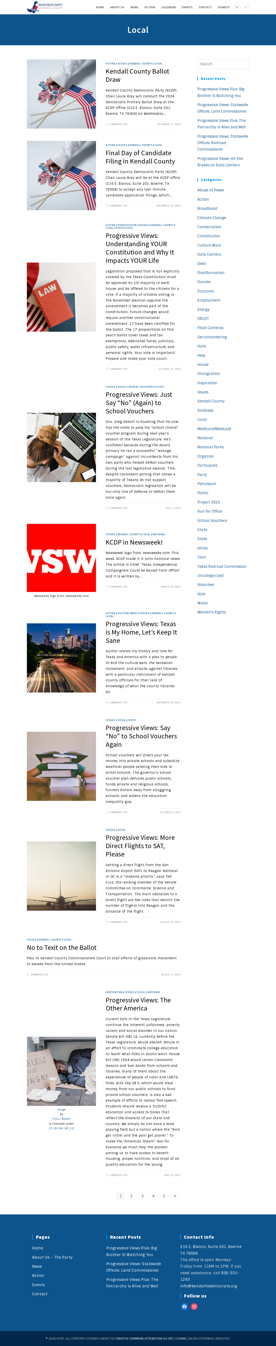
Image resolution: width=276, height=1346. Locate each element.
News (37, 1266)
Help (201, 355)
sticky (202, 548)
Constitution (127, 225)
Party (202, 474)
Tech (201, 557)
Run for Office (209, 511)
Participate (207, 465)
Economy (205, 291)
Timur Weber (61, 1119)
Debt (201, 263)
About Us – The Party (52, 1257)
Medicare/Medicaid (214, 428)
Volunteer (206, 584)
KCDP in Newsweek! (134, 542)
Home (37, 1248)
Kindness (205, 410)
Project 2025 (208, 502)
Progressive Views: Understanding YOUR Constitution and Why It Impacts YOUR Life (140, 247)
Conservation (209, 227)
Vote (129, 228)
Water (202, 603)
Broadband (207, 208)
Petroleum (206, 483)
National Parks (210, 447)
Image (61, 1109)
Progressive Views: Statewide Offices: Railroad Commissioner (222, 143)
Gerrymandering (212, 337)
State (120, 228)
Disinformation (210, 272)
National (159, 534)
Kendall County (141, 63)
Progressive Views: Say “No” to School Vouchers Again (141, 735)
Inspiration (114, 992)
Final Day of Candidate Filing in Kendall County (140, 157)
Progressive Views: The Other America (138, 1004)
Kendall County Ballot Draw (137, 75)
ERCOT (203, 318)
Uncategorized (210, 575)
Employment (208, 300)
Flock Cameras (210, 327)
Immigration (208, 373)
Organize (205, 456)
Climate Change (211, 217)
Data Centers (209, 254)
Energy (203, 309)
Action (110, 63)
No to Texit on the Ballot (62, 947)
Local (159, 63)
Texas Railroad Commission (222, 566)
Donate (204, 282)
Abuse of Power (210, 190)
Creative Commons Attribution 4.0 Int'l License (151, 1338)
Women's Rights (211, 612)
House (203, 364)
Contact (40, 1294)
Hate (201, 346)
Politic (203, 493)
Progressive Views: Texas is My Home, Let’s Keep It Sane (141, 632)
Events (38, 1285)
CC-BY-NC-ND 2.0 (61, 1128)
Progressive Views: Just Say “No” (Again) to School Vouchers (139, 402)
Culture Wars (128, 613)
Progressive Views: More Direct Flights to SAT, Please (140, 845)
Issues (122, 63)
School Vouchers (141, 386)
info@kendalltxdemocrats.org (208, 1286)
